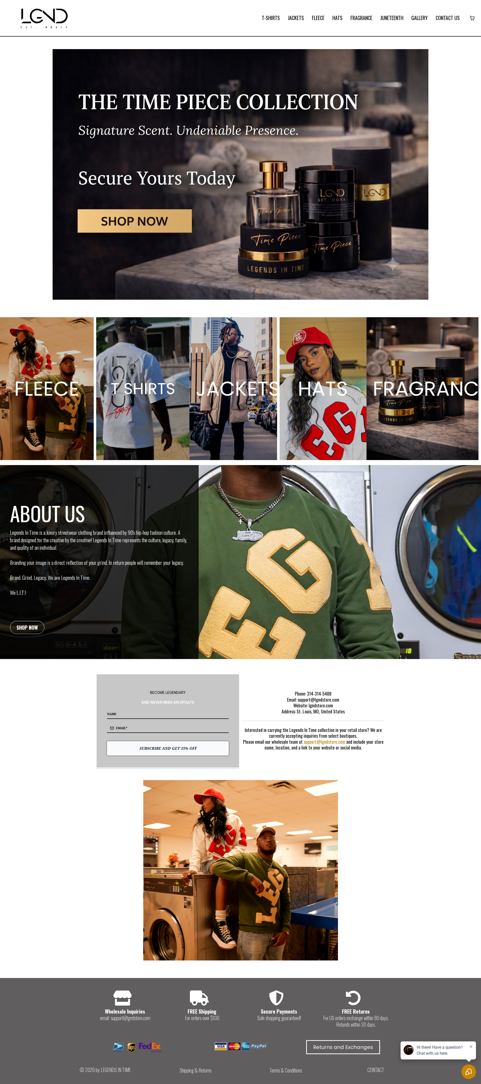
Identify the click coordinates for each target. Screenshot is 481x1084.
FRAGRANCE (361, 18)
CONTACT (376, 1069)
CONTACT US (448, 18)
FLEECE (318, 18)
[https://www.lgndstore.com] (43, 18)
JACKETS (296, 18)
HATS (337, 18)
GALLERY (419, 18)
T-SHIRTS (271, 18)
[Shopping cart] (472, 18)
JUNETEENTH (391, 18)
